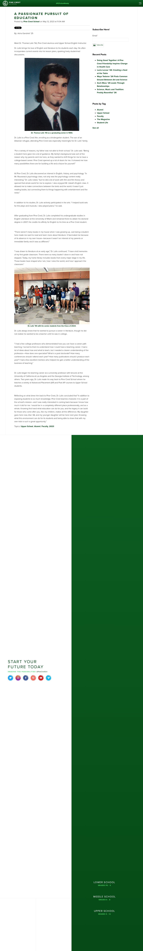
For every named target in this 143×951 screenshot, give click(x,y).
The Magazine (103, 119)
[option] (110, 13)
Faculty (45, 426)
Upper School (27, 426)
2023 (51, 426)
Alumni (37, 426)
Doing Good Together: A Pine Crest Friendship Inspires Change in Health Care (112, 63)
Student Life (102, 122)
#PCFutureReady (62, 3)
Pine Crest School (31, 21)
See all (96, 128)
